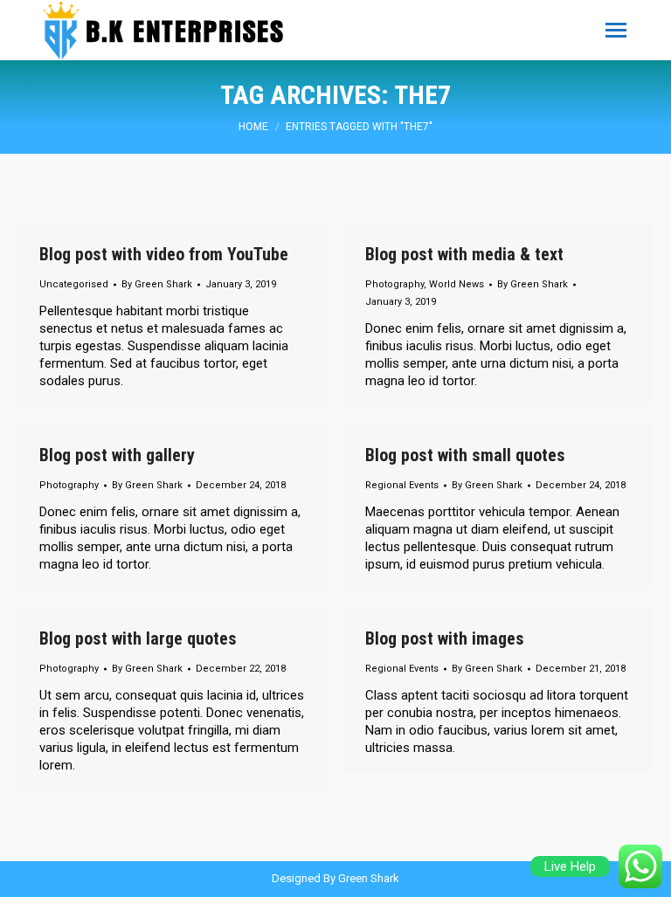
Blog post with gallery (117, 455)
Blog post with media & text (464, 254)
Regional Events (402, 485)
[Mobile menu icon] (616, 30)
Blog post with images (444, 638)
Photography (394, 284)
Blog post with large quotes (138, 638)
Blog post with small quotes (465, 455)
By (156, 284)
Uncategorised (73, 284)
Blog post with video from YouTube (163, 254)
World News (456, 284)
